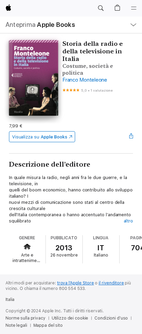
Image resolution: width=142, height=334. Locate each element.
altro (128, 220)
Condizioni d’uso (111, 318)
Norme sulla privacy (25, 318)
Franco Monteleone (84, 80)
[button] (100, 8)
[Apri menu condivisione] (131, 136)
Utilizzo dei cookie (70, 318)
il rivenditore (111, 283)
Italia (10, 299)
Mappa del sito (48, 325)
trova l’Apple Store (75, 283)
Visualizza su (39, 136)
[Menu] (133, 8)
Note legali (16, 325)
